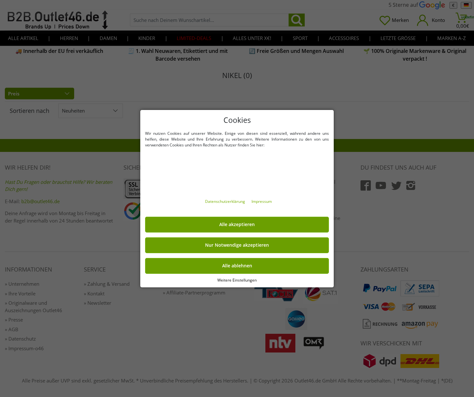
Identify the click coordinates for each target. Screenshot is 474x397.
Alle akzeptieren (237, 224)
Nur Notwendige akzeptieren (237, 245)
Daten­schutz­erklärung (225, 201)
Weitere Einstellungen (237, 279)
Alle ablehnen (237, 266)
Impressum (262, 201)
